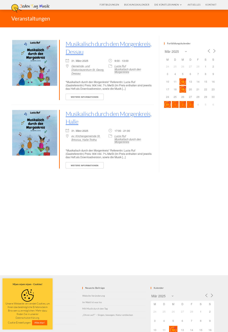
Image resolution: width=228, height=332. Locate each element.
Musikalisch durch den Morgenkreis (128, 70)
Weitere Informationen (84, 97)
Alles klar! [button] (39, 322)
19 (182, 89)
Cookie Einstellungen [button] (19, 322)
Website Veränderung (93, 295)
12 (182, 82)
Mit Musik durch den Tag (95, 308)
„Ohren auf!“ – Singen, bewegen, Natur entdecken (107, 314)
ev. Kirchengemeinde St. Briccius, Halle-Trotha (85, 138)
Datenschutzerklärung (27, 317)
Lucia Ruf (120, 66)
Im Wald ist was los (92, 302)
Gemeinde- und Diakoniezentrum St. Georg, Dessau (87, 69)
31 (167, 104)
